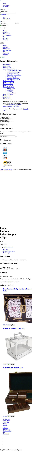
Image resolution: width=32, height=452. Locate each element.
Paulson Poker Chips (8, 81)
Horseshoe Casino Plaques (13, 72)
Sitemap (5, 425)
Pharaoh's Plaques (11, 76)
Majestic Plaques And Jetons (14, 75)
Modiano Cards (11, 88)
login (4, 3)
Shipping (5, 39)
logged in (9, 281)
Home (4, 31)
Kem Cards (9, 91)
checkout (5, 6)
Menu (2, 42)
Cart (4, 17)
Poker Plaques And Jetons (10, 69)
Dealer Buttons (7, 96)
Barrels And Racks (8, 84)
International (6, 33)
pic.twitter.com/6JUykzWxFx (11, 106)
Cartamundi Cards (11, 93)
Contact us (6, 38)
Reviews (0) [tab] (6, 253)
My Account (6, 419)
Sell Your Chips (7, 35)
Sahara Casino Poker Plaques (14, 70)
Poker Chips (6, 66)
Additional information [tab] (9, 251)
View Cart (6, 422)
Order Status (6, 420)
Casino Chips (6, 97)
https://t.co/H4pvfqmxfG (15, 104)
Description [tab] (6, 250)
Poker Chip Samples (8, 82)
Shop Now (12, 325)
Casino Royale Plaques (13, 78)
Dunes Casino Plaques (12, 73)
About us (5, 32)
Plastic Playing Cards (8, 87)
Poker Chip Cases (8, 94)
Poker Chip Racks (8, 85)
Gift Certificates (7, 98)
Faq (4, 36)
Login (4, 423)
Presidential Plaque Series (13, 79)
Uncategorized (7, 64)
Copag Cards (10, 90)
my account (6, 5)
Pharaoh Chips (7, 67)
